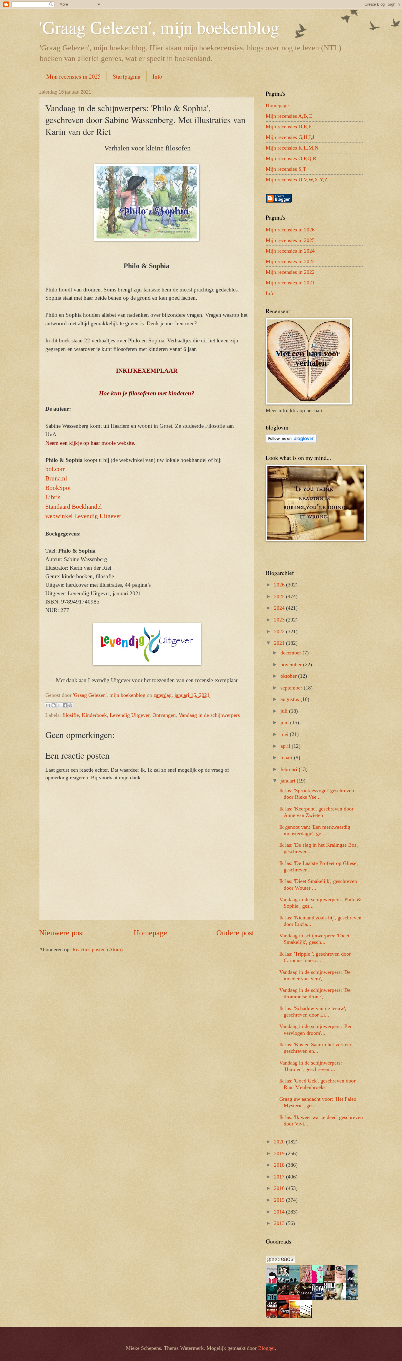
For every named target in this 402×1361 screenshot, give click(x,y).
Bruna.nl (56, 478)
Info (157, 76)
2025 (280, 596)
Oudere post (235, 933)
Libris (52, 497)
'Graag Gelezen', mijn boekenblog (159, 27)
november (291, 664)
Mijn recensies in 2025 (73, 76)
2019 (280, 1153)
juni (285, 722)
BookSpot (58, 487)
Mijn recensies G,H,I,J (290, 137)
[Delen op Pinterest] (70, 705)
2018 (280, 1165)
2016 (280, 1188)
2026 (280, 585)
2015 (280, 1200)
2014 (280, 1212)
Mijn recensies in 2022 (290, 272)
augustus (290, 699)
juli (284, 711)
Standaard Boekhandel (73, 506)
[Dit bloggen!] (54, 705)
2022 (280, 631)
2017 (280, 1177)
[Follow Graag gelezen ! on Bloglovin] (291, 441)
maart (287, 757)
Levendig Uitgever (129, 715)
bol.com (55, 469)
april (286, 746)
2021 (280, 643)
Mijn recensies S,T (286, 169)
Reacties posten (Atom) (97, 949)
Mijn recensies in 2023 (290, 261)
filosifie (70, 715)
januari (288, 781)
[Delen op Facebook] (65, 705)
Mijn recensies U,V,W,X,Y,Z (297, 180)
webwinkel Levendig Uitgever (83, 516)
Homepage (150, 933)
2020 (280, 1142)
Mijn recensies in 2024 (290, 251)
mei (285, 734)
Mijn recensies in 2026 (290, 230)
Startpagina (126, 76)
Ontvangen (164, 715)
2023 (280, 620)
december (291, 653)
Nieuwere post (61, 933)
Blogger (266, 1348)
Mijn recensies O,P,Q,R (291, 158)
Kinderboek (94, 715)
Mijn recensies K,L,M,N (292, 148)
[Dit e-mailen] (48, 705)
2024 (280, 608)
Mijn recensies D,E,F (288, 127)
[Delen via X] (59, 705)
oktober (289, 676)
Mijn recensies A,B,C (289, 116)
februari (289, 769)
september (292, 688)
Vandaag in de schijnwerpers (209, 715)
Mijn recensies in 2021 (290, 283)
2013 (280, 1223)
